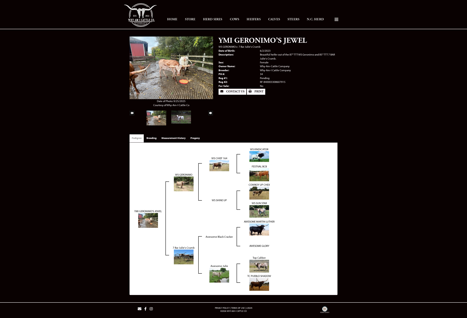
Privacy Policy (222, 307)
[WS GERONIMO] (184, 183)
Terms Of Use (238, 307)
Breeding (151, 138)
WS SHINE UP (219, 200)
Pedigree (137, 138)
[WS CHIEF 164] (219, 165)
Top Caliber (259, 257)
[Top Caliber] (259, 265)
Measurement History (173, 138)
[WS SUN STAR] (259, 211)
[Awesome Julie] (219, 275)
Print (258, 91)
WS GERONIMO (227, 46)
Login (249, 307)
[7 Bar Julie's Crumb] (184, 256)
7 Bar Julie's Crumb (249, 46)
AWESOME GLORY (259, 246)
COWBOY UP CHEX (259, 184)
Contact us (234, 91)
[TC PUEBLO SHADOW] (259, 284)
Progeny (195, 138)
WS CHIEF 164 (219, 158)
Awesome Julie (219, 266)
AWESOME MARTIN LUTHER (259, 221)
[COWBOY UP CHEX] (259, 192)
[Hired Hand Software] (324, 310)
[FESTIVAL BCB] (259, 174)
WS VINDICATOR (259, 149)
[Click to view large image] (171, 67)
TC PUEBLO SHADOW (259, 276)
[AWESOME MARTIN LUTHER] (259, 229)
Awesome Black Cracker (219, 236)
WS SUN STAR (259, 203)
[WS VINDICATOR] (259, 156)
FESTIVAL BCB (259, 166)
